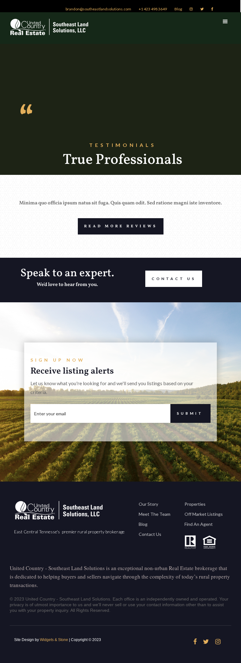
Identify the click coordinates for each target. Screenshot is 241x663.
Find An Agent (199, 524)
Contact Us (174, 278)
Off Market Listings (204, 514)
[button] (225, 21)
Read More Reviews (120, 226)
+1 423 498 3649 (153, 9)
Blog (178, 9)
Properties (195, 504)
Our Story (148, 504)
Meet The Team (154, 514)
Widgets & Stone (54, 640)
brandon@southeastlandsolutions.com (98, 9)
